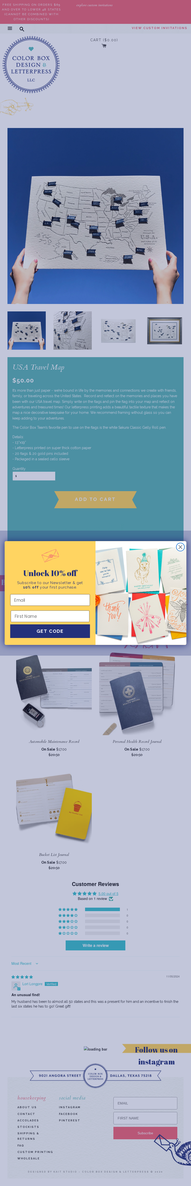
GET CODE (50, 631)
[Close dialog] (180, 547)
